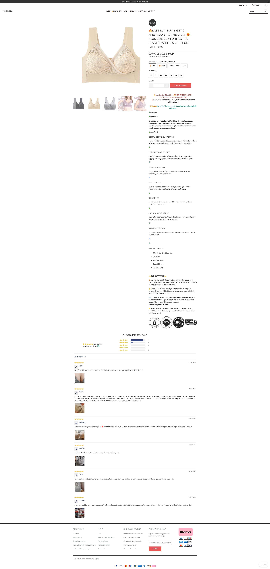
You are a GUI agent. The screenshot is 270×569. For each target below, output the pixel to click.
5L (176, 75)
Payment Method (103, 545)
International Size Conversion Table (84, 545)
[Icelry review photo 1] (79, 487)
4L (171, 75)
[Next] (145, 56)
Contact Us (101, 549)
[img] (79, 363)
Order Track (142, 11)
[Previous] (74, 56)
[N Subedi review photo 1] (79, 513)
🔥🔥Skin (161, 66)
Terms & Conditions (79, 541)
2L (161, 75)
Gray (184, 66)
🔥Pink (152, 66)
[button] (123, 340)
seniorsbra (81, 559)
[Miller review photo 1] (79, 408)
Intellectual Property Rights (82, 549)
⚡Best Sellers (116, 11)
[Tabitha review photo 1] (79, 461)
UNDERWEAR (132, 11)
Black (171, 66)
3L (166, 75)
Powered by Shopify (92, 559)
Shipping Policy (103, 541)
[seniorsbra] (7, 11)
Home (108, 11)
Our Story (151, 11)
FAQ (99, 534)
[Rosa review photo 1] (79, 378)
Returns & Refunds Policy (106, 537)
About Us (76, 534)
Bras (125, 11)
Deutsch (242, 5)
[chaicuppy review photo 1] (79, 435)
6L (181, 75)
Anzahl (151, 81)
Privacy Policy (77, 537)
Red (177, 66)
